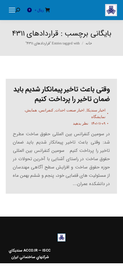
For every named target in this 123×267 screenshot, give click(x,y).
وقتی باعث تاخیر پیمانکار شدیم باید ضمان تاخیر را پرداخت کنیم (61, 94)
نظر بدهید (81, 123)
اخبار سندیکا (96, 110)
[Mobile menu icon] (12, 10)
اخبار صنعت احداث (69, 110)
